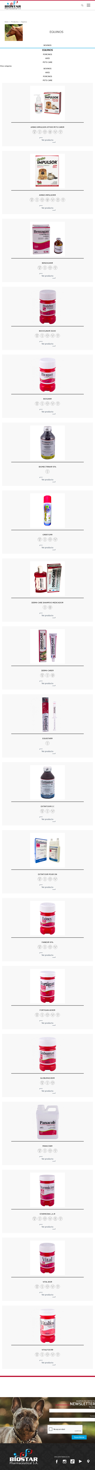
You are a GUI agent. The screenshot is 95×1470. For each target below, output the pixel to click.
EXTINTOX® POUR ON (47, 874)
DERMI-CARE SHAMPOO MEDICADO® (47, 603)
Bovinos (47, 45)
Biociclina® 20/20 (47, 331)
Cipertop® (47, 535)
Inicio (7, 22)
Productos (15, 22)
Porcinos (47, 54)
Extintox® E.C (47, 806)
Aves (47, 58)
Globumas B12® (47, 1078)
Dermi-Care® (47, 670)
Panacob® (47, 1146)
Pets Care (47, 62)
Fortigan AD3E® (47, 1010)
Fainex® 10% (47, 942)
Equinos (24, 22)
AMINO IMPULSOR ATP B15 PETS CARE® (47, 127)
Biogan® (47, 399)
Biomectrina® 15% (47, 467)
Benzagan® (47, 263)
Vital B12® (47, 1282)
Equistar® (47, 738)
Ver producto (47, 140)
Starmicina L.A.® (47, 1214)
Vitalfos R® (47, 1350)
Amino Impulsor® (47, 195)
